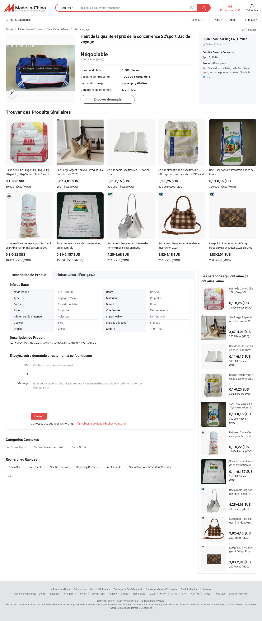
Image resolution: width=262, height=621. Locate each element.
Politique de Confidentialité (128, 589)
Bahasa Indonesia (238, 593)
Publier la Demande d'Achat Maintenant (102, 423)
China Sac (15, 467)
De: (26, 365)
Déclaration (80, 589)
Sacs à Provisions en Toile (49, 447)
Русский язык (98, 593)
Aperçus (207, 589)
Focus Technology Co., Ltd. (129, 600)
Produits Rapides (190, 589)
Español (54, 593)
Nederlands (139, 593)
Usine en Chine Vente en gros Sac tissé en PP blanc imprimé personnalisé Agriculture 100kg (241, 434)
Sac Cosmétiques (16, 447)
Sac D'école (35, 467)
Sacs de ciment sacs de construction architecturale (241, 463)
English (42, 593)
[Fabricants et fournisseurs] (25, 8)
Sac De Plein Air (59, 467)
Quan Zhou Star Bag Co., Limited (225, 39)
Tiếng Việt (219, 593)
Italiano (113, 593)
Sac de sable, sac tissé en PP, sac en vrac (241, 348)
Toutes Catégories (19, 19)
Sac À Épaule (113, 467)
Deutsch (125, 593)
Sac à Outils (79, 447)
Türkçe (207, 593)
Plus (205, 77)
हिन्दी (183, 593)
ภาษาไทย (194, 593)
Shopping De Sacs (87, 467)
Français (82, 593)
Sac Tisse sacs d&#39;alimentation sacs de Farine (241, 405)
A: (28, 374)
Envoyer (39, 416)
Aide (217, 19)
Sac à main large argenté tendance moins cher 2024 (241, 521)
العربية (152, 593)
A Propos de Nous (60, 589)
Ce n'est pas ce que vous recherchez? (52, 423)
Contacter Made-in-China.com (161, 589)
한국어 (163, 593)
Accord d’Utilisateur (100, 589)
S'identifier (252, 10)
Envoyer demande (108, 99)
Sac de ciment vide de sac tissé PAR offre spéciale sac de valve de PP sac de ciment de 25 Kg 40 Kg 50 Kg (241, 377)
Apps (232, 19)
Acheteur (196, 19)
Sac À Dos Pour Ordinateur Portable (150, 467)
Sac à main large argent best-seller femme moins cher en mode (241, 492)
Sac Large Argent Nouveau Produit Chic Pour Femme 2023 (241, 319)
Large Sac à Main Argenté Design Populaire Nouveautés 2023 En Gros (241, 549)
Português (68, 593)
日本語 (174, 593)
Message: (22, 383)
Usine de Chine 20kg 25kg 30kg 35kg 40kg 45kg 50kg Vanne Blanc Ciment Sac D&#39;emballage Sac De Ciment (241, 290)
